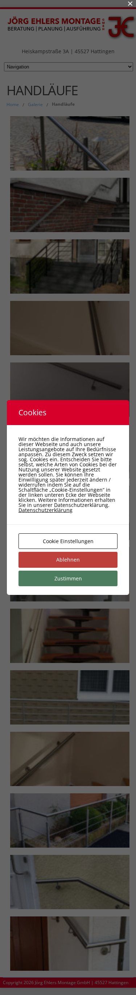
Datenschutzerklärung (45, 510)
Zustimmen (68, 578)
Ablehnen (68, 559)
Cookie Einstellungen (68, 541)
